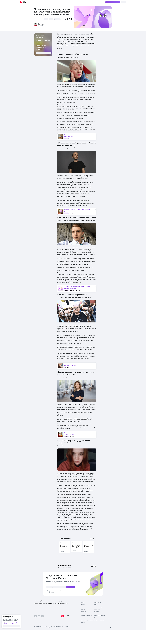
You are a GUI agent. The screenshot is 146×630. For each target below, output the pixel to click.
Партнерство (83, 611)
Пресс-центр (83, 607)
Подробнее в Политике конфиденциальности (11, 622)
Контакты (83, 604)
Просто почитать (57, 19)
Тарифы (53, 2)
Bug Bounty (83, 622)
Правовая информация (99, 618)
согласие (51, 590)
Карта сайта (102, 620)
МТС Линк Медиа (97, 602)
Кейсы (95, 604)
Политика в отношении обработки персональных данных (93, 615)
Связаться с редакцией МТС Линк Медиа (89, 620)
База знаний (96, 600)
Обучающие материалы (99, 607)
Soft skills (66, 213)
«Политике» (51, 592)
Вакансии (83, 609)
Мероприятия (97, 609)
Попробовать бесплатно (43, 53)
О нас (82, 600)
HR (65, 367)
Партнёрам (49, 2)
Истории (51, 19)
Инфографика (77, 290)
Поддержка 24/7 (97, 611)
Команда (71, 213)
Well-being (67, 138)
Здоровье (46, 19)
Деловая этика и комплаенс (87, 618)
